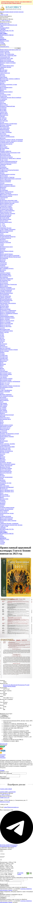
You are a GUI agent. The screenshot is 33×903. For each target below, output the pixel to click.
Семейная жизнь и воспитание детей (10, 152)
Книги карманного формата (7, 186)
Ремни (2, 455)
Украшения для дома (5, 483)
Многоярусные (4, 359)
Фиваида (2, 413)
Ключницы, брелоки (5, 462)
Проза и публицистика (6, 184)
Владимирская (4, 258)
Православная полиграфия (7, 446)
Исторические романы (6, 207)
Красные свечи (4, 498)
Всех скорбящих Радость (6, 268)
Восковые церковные (6, 394)
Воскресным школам (5, 215)
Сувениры (3, 481)
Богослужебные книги (6, 87)
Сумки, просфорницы (6, 390)
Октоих (2, 93)
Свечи (1, 393)
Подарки (2, 475)
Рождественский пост (6, 471)
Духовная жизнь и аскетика (7, 174)
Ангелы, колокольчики (6, 477)
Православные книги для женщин (9, 201)
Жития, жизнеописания (6, 230)
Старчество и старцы (6, 206)
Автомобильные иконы (6, 330)
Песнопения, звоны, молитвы (8, 520)
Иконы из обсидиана (5, 326)
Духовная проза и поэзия (7, 142)
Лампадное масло (5, 417)
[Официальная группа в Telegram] (16, 843)
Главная (2, 543)
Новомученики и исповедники (8, 123)
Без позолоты (3, 432)
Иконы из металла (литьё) (7, 320)
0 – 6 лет (2, 223)
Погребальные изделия (6, 387)
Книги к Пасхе (4, 494)
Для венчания (4, 371)
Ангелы (2, 439)
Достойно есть (4, 281)
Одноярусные (4, 355)
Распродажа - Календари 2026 (8, 55)
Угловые (2, 354)
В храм (2, 335)
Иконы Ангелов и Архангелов (8, 284)
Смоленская (3, 262)
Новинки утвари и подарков (8, 62)
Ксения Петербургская (6, 300)
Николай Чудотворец (6, 287)
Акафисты (3, 81)
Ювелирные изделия (5, 426)
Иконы (2, 497)
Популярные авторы (5, 219)
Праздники (3, 133)
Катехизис (3, 138)
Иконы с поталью (5, 319)
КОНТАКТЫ (3, 39)
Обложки (2, 461)
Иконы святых (4, 286)
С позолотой (3, 430)
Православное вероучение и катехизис (10, 178)
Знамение (2, 265)
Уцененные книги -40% (6, 58)
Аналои (2, 336)
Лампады (2, 345)
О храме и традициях (6, 132)
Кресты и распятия (5, 348)
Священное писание (5, 67)
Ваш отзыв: (3, 776)
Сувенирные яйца (5, 445)
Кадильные (3, 397)
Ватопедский (3, 412)
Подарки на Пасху (5, 496)
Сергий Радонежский (6, 290)
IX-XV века (3, 119)
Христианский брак (5, 155)
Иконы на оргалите (5, 325)
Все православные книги (7, 65)
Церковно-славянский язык (7, 106)
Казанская (3, 259)
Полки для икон (4, 351)
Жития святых (4, 113)
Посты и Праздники (5, 180)
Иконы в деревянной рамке (7, 312)
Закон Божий (3, 77)
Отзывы (2, 770)
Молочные (3, 364)
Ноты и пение (4, 104)
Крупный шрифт (4, 217)
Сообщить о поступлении (4, 716)
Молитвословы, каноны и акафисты (10, 78)
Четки (1, 423)
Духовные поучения (5, 516)
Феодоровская (4, 277)
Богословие (3, 109)
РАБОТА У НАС (4, 40)
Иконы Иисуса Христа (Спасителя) (9, 255)
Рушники (2, 388)
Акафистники (4, 171)
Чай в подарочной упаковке (7, 464)
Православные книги (6, 222)
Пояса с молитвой (5, 391)
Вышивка (2, 503)
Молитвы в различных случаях (8, 84)
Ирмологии (3, 88)
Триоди (2, 102)
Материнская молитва (6, 196)
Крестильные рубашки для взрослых (10, 385)
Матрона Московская (6, 299)
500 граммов (3, 410)
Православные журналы (6, 251)
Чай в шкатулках (4, 485)
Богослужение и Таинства (7, 177)
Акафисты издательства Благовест (9, 170)
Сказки (2, 244)
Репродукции (3, 146)
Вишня (2, 368)
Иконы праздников (5, 309)
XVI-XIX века (4, 120)
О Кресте (2, 199)
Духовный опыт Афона (6, 209)
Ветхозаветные (4, 115)
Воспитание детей (5, 154)
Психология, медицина (6, 157)
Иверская (2, 261)
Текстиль (2, 339)
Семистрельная (4, 267)
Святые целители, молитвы (7, 213)
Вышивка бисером (5, 467)
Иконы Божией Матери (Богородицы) (10, 257)
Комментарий (4, 884)
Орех (1, 367)
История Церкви (4, 148)
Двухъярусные (4, 356)
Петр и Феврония (5, 301)
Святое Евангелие (5, 73)
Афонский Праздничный (7, 414)
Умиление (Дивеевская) (6, 278)
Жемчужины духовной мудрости (9, 194)
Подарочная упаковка (6, 468)
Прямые (2, 352)
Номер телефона (4, 880)
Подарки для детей (5, 448)
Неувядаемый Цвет (5, 280)
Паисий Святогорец (5, 296)
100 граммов (3, 403)
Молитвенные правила (6, 91)
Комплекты (3, 187)
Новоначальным (4, 129)
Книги (2, 474)
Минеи (2, 90)
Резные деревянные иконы (7, 317)
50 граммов (3, 409)
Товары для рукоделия (6, 465)
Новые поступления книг (7, 61)
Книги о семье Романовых (7, 210)
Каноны (2, 83)
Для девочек (3, 377)
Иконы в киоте (4, 314)
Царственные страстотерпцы (8, 303)
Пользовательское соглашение (8, 846)
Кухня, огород (4, 159)
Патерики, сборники (5, 125)
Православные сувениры (7, 436)
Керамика (2, 438)
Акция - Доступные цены (7, 54)
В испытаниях (4, 190)
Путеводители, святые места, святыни (10, 158)
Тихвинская (3, 264)
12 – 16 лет (3, 226)
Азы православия (5, 128)
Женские (2, 458)
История (2, 149)
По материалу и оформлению (8, 310)
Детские (2, 183)
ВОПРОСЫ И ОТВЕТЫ (6, 35)
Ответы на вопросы (5, 181)
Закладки (2, 454)
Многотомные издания (6, 204)
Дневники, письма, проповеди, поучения (11, 141)
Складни (2, 328)
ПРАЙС (2, 38)
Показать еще (3, 743)
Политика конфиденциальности (9, 845)
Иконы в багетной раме (6, 323)
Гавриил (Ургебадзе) (5, 193)
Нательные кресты (5, 427)
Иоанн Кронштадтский (6, 293)
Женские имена (4, 307)
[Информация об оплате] (16, 750)
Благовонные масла (5, 419)
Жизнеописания (4, 126)
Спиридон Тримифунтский (7, 288)
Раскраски (3, 239)
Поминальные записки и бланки (9, 349)
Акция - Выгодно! (5, 52)
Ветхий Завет (3, 70)
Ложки (2, 442)
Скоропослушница (5, 272)
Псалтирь (2, 75)
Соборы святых (4, 304)
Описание (3, 757)
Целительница (4, 283)
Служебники (3, 99)
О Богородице (4, 197)
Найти (18, 48)
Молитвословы (4, 80)
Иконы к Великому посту (7, 491)
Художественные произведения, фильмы (11, 525)
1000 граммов (4, 404)
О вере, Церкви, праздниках (7, 229)
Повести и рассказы (5, 235)
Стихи (2, 233)
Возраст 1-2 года (4, 384)
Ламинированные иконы (7, 316)
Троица (2, 506)
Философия (3, 110)
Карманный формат (5, 216)
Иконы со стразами (5, 322)
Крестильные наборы (6, 374)
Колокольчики (4, 441)
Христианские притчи (6, 144)
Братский (2, 416)
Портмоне (3, 459)
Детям (1, 478)
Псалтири (2, 165)
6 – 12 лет (2, 225)
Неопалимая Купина (5, 275)
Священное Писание (5, 164)
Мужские (2, 456)
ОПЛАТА (2, 32)
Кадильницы (3, 343)
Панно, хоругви (4, 332)
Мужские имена (4, 306)
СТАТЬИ (2, 43)
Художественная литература (7, 236)
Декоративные (4, 399)
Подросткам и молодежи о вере (8, 200)
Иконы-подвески (4, 429)
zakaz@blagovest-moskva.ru (11, 807)
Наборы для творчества (6, 451)
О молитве (3, 86)
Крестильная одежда (5, 372)
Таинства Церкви (5, 135)
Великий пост (4, 488)
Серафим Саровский (5, 291)
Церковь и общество (5, 151)
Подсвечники (3, 346)
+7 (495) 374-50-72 (5, 20)
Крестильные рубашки (6, 378)
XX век (2, 122)
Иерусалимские (4, 400)
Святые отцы (3, 112)
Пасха (1, 493)
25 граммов (3, 407)
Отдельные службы (5, 94)
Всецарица (3, 270)
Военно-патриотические (6, 191)
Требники (2, 100)
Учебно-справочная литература (8, 161)
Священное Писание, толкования (9, 523)
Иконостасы (3, 361)
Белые (1, 362)
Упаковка (2, 484)
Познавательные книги (6, 246)
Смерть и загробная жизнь (7, 136)
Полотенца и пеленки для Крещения (10, 381)
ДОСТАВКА (3, 33)
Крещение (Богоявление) (7, 487)
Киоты (2, 422)
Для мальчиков (4, 375)
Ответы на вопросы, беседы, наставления (11, 139)
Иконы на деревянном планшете (9, 313)
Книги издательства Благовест (8, 162)
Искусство (3, 145)
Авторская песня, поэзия (7, 513)
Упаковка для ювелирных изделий (9, 433)
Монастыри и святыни (6, 519)
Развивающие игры (5, 449)
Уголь (1, 420)
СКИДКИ (2, 29)
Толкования (3, 107)
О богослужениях (5, 131)
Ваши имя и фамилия (6, 773)
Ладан (1, 401)
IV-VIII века (3, 117)
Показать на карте (5, 801)
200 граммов (3, 406)
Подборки (3, 188)
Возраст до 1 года (5, 383)
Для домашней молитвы (6, 396)
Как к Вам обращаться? (6, 879)
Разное (2, 522)
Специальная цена (5, 57)
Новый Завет (3, 71)
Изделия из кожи (4, 452)
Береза (2, 365)
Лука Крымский (4, 294)
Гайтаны (2, 341)
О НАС (2, 42)
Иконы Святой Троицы (6, 254)
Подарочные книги (5, 435)
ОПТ (1, 36)
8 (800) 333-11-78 (4, 23)
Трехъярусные (4, 358)
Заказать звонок (4, 885)
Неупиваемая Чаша (5, 274)
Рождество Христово (6, 472)
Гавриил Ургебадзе (5, 297)
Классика (2, 249)
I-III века (2, 116)
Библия (2, 68)
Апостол (2, 74)
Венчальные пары (5, 329)
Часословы (3, 103)
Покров (2, 271)
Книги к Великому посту (7, 490)
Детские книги (4, 220)
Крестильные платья (5, 380)
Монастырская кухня (6, 212)
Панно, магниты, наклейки (7, 443)
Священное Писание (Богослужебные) (10, 97)
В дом (1, 342)
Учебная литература (5, 238)
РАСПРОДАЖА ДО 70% (7, 30)
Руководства (3, 96)
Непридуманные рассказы (7, 203)
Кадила (2, 338)
